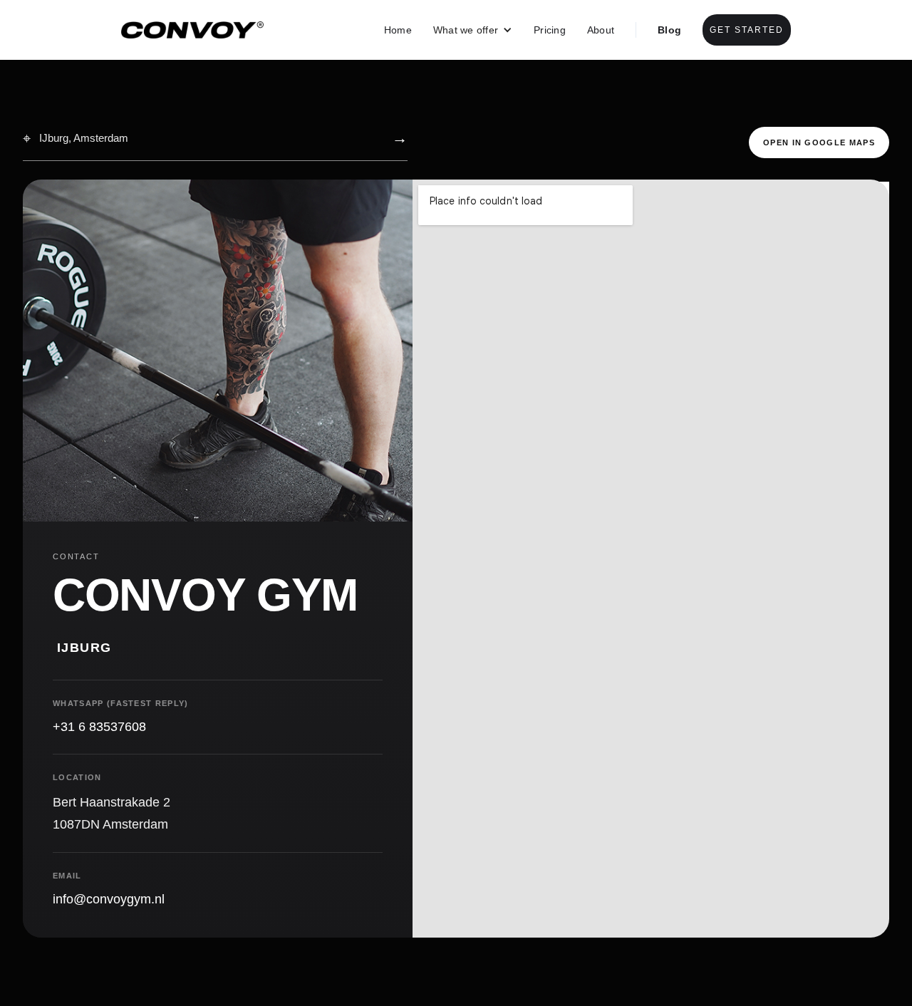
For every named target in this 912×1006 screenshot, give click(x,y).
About (600, 30)
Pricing (550, 30)
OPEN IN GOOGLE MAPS (819, 142)
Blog (669, 30)
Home (398, 30)
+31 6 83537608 (99, 727)
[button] (472, 30)
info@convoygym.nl (109, 899)
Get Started (747, 30)
